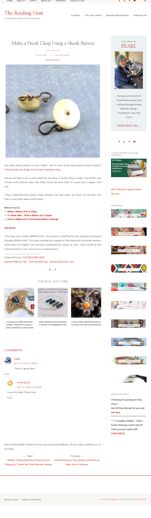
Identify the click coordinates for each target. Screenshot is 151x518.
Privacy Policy (11, 500)
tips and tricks (93, 15)
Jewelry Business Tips (62, 261)
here (117, 412)
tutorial (76, 15)
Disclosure (9, 227)
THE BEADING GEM (33, 257)
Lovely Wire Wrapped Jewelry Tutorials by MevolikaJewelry (86, 323)
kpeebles (23, 382)
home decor (140, 15)
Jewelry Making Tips (15, 261)
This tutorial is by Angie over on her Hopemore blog (32, 169)
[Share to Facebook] (50, 269)
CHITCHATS (118, 433)
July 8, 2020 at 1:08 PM (25, 363)
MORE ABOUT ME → (128, 125)
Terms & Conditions (31, 500)
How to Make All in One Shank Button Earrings (32, 219)
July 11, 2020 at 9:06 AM (29, 387)
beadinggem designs (117, 15)
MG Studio (141, 499)
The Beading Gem (23, 13)
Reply (7, 374)
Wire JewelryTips (38, 261)
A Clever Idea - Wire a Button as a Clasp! (29, 215)
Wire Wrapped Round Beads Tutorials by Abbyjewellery (53, 323)
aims (17, 358)
